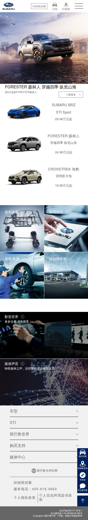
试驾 (54, 8)
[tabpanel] (44, 48)
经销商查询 (83, 468)
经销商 (66, 8)
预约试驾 (83, 456)
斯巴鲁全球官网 (47, 470)
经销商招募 (23, 482)
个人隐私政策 (25, 497)
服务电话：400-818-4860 (35, 489)
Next (83, 53)
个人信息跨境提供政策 (55, 497)
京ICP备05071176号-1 (70, 510)
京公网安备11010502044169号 (66, 513)
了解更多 (71, 94)
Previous (5, 53)
